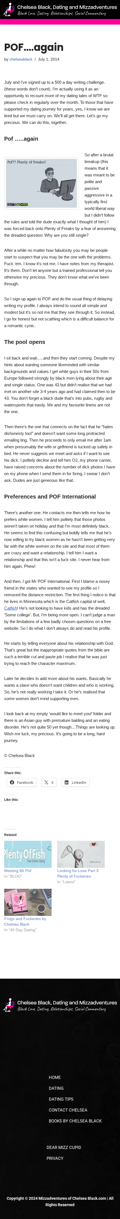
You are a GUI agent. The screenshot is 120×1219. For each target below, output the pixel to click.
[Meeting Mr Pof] (28, 854)
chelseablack (20, 59)
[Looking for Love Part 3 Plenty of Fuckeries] (81, 854)
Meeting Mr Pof (17, 870)
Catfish (10, 608)
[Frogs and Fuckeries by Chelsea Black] (28, 902)
